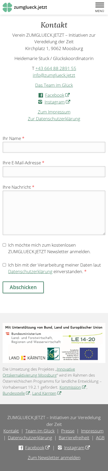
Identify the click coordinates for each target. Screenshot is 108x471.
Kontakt (11, 431)
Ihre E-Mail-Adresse (23, 163)
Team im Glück (40, 431)
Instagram (58, 102)
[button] (99, 7)
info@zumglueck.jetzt (54, 75)
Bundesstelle (16, 393)
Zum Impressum (54, 112)
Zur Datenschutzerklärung (54, 119)
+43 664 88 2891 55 (55, 68)
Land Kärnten (47, 393)
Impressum (92, 431)
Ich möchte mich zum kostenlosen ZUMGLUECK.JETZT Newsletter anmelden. (49, 248)
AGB (100, 438)
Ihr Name (13, 138)
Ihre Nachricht (18, 187)
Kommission (73, 387)
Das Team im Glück (54, 85)
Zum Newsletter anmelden (54, 457)
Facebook (57, 95)
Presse (67, 431)
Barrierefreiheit (74, 438)
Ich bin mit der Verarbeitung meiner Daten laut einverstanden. (54, 268)
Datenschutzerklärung (30, 271)
